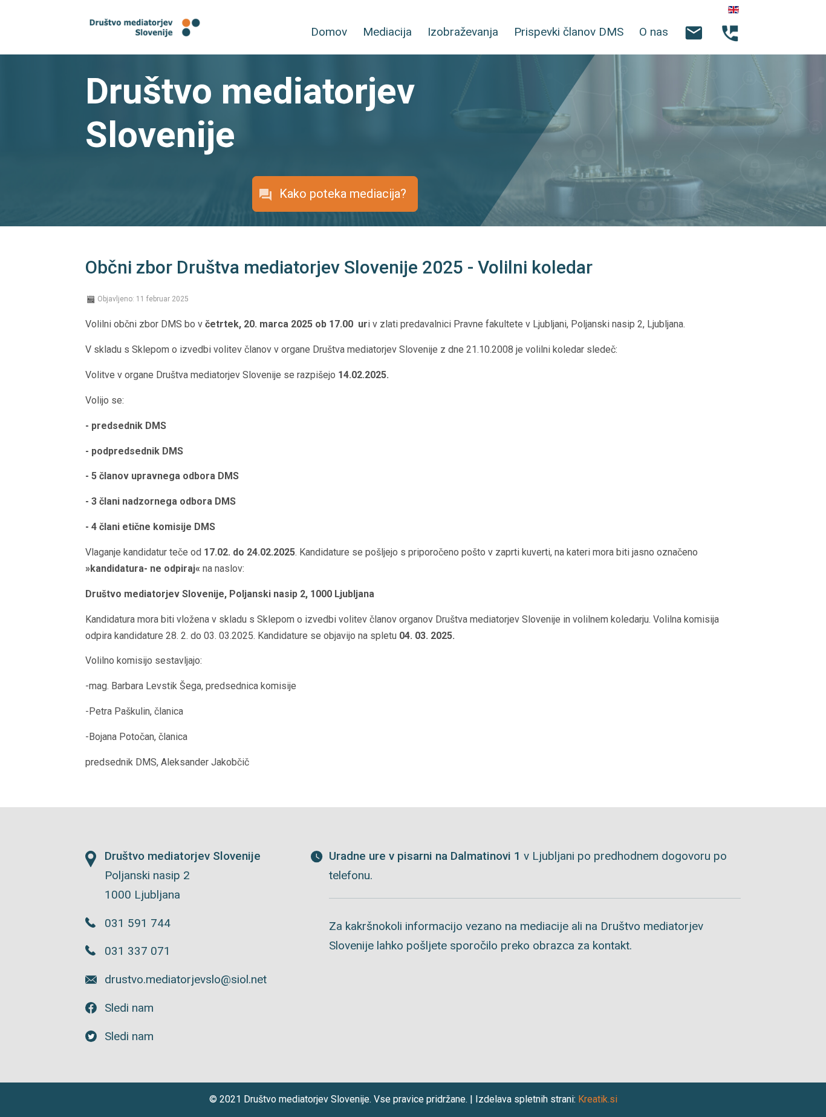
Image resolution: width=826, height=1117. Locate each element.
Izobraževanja (463, 32)
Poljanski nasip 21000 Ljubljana (183, 875)
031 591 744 (138, 923)
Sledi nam (129, 1008)
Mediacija (387, 32)
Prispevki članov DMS (568, 32)
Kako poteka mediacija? (342, 193)
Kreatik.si (597, 1099)
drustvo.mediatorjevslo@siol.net (186, 979)
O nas (653, 32)
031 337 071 (138, 951)
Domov (329, 32)
